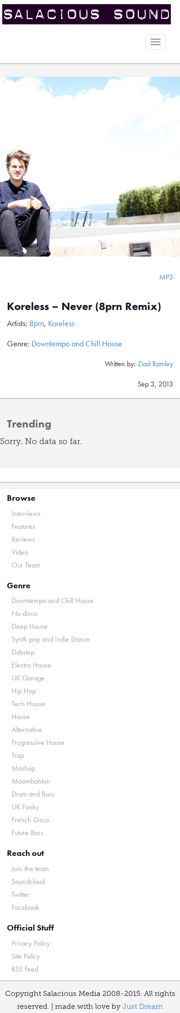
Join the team (30, 868)
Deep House (30, 626)
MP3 (166, 277)
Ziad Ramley (155, 364)
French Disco (30, 820)
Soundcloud (28, 881)
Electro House (31, 665)
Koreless (61, 323)
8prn (36, 323)
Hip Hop (24, 691)
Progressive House (38, 742)
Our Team (26, 565)
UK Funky (25, 807)
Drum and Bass (33, 794)
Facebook (25, 907)
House (21, 716)
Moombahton (31, 781)
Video (20, 552)
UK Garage (28, 678)
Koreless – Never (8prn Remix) (84, 306)
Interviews (26, 513)
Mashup (23, 768)
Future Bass (27, 832)
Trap (18, 755)
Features (23, 526)
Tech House (28, 704)
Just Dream (142, 1006)
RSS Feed (25, 969)
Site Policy (26, 956)
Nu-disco (24, 613)
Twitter (21, 894)
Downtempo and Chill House (76, 343)
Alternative (27, 729)
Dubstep (23, 652)
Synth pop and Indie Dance (51, 639)
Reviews (23, 539)
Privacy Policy (31, 943)
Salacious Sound (86, 15)
